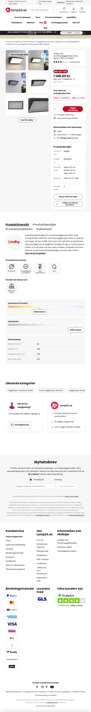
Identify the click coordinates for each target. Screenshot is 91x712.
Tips (38, 580)
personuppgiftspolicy (76, 515)
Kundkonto (11, 561)
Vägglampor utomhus (45, 42)
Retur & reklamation (15, 565)
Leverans (10, 557)
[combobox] (43, 10)
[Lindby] (14, 242)
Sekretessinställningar (14, 692)
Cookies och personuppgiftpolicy (60, 692)
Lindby (67, 151)
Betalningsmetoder (15, 553)
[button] (16, 83)
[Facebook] (38, 687)
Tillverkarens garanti (15, 569)
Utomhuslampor (29, 42)
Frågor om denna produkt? (70, 204)
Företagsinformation (67, 551)
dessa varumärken (72, 496)
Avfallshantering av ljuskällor (46, 695)
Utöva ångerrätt (14, 536)
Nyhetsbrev (42, 555)
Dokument (44, 229)
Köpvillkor (42, 692)
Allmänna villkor (64, 547)
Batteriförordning (79, 692)
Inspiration (41, 577)
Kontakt (9, 549)
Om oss (40, 540)
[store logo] (16, 10)
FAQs (8, 540)
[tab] (17, 224)
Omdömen (42, 563)
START (71, 33)
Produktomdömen (19, 229)
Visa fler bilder (27, 120)
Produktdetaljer (44, 225)
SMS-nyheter (43, 559)
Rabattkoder (43, 551)
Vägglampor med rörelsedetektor (67, 42)
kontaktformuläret (42, 515)
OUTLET (76, 22)
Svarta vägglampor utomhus (51, 390)
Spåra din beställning (15, 544)
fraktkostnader (52, 702)
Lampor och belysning (14, 42)
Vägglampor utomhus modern (20, 390)
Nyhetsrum (42, 573)
